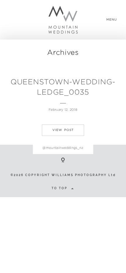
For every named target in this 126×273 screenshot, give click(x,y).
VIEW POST (63, 130)
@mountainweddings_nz (63, 147)
